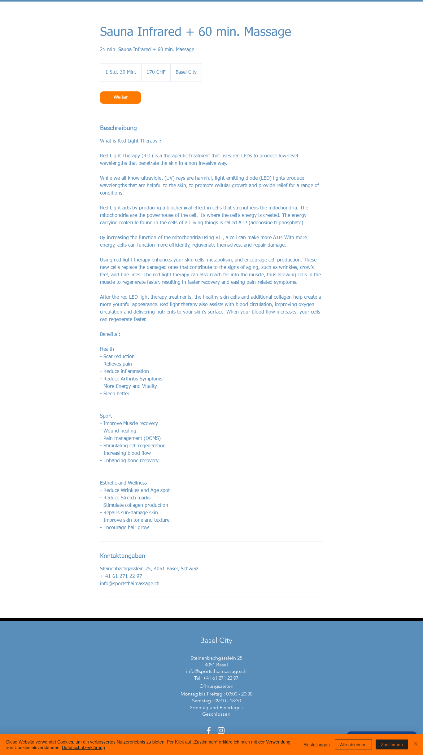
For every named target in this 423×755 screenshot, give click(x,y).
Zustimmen (392, 744)
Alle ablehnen (353, 744)
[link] (120, 97)
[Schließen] (415, 744)
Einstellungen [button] (316, 744)
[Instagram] (221, 730)
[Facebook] (208, 730)
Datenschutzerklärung (83, 747)
